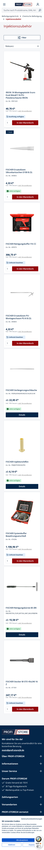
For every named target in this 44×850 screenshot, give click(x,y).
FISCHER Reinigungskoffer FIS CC (21, 244)
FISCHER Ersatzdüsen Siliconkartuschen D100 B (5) (19, 171)
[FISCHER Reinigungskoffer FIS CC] (22, 223)
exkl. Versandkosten (25, 111)
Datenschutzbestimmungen (31, 819)
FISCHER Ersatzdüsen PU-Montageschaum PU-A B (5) (18, 317)
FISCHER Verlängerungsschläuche (21, 390)
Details (22, 415)
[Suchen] (39, 10)
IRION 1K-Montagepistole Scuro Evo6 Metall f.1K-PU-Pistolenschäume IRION (20, 95)
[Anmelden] (37, 4)
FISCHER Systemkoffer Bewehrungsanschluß (16, 534)
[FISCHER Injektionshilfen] (22, 440)
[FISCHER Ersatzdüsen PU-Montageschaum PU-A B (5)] (22, 294)
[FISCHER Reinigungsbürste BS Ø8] (22, 586)
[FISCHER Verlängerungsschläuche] (22, 369)
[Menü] (4, 4)
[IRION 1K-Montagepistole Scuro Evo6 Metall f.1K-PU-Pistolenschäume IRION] (22, 71)
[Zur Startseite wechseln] (23, 4)
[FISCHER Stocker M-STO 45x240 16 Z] (22, 660)
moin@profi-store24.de (13, 750)
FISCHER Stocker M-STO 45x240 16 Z (22, 683)
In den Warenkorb (25, 122)
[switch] (38, 846)
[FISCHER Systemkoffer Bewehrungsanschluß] (22, 512)
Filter (24, 37)
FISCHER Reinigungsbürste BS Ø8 (21, 607)
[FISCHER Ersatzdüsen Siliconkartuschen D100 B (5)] (22, 148)
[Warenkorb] (41, 4)
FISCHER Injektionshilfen (17, 461)
